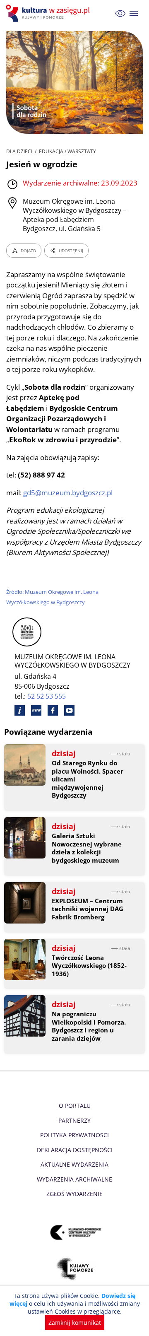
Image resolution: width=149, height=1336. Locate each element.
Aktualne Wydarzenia (74, 1164)
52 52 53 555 (46, 696)
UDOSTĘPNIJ (71, 250)
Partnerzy (74, 1120)
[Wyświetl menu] (134, 13)
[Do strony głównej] (49, 13)
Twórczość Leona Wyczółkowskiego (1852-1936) (89, 966)
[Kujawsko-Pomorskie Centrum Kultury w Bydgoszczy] (74, 1232)
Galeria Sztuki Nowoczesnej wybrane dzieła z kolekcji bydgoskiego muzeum (87, 848)
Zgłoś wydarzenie (74, 1194)
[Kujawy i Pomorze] (75, 1269)
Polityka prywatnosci (74, 1135)
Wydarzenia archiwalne (74, 1179)
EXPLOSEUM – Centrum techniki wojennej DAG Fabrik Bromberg (87, 909)
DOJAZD (28, 250)
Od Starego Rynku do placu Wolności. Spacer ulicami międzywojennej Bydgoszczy (87, 779)
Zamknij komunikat (74, 1322)
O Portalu (75, 1105)
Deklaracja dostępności (75, 1150)
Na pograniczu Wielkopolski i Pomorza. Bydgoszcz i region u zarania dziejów (89, 1026)
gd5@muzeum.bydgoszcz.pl (68, 492)
